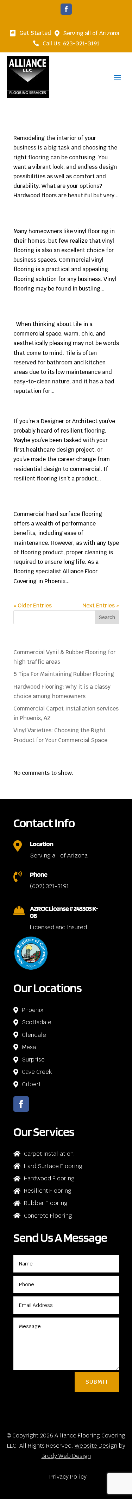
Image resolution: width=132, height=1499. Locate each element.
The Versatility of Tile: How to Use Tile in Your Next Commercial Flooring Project (65, 313)
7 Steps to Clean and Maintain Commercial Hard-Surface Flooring (62, 503)
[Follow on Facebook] (66, 9)
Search (107, 617)
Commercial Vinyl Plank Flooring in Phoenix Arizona (63, 127)
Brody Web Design (66, 1456)
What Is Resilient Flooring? (44, 413)
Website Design (96, 1445)
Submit (96, 1381)
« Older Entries (32, 605)
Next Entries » (100, 605)
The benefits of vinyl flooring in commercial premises (64, 221)
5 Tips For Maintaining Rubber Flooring (63, 674)
